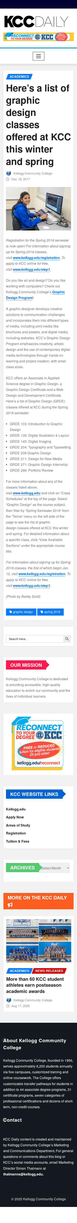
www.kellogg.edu (26, 492)
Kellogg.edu (16, 809)
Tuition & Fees (17, 841)
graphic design (23, 612)
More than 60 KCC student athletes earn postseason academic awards (35, 984)
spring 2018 (52, 612)
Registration (16, 833)
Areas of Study (18, 825)
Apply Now (15, 817)
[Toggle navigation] (38, 56)
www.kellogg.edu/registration (36, 257)
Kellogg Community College (32, 173)
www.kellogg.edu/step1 (31, 269)
